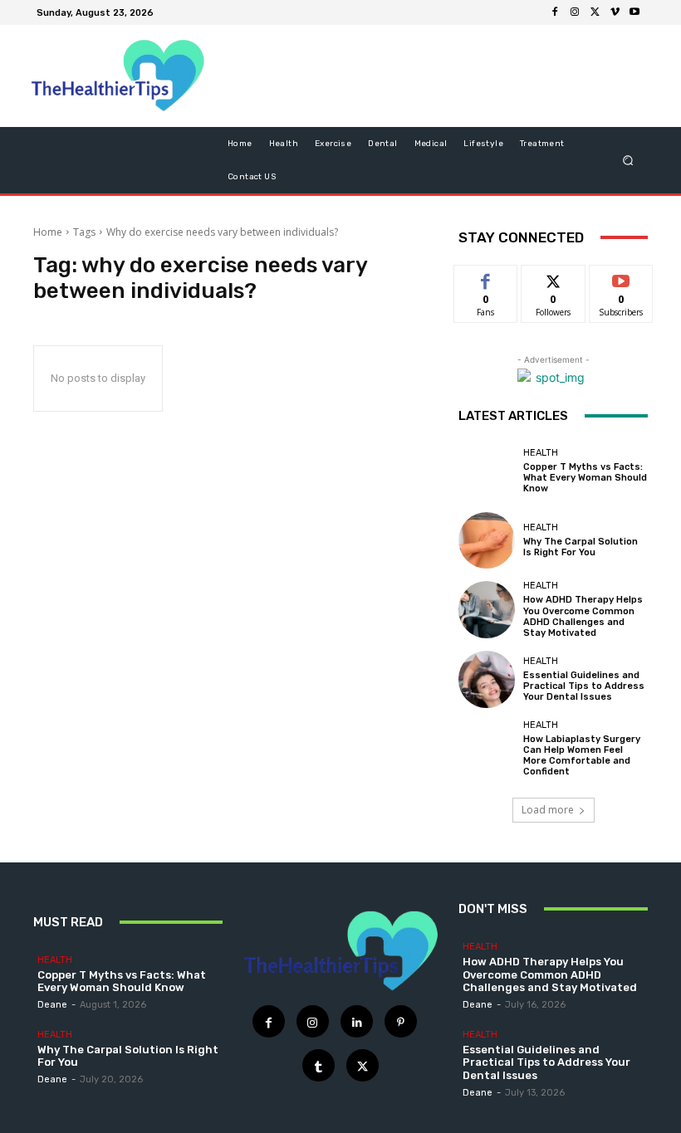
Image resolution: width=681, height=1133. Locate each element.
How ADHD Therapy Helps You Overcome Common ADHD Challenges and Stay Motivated (583, 616)
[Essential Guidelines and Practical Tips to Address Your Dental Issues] (486, 679)
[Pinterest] (401, 1021)
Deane (52, 1004)
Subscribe (621, 277)
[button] (628, 160)
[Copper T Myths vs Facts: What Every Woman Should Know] (486, 471)
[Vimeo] (615, 12)
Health (540, 452)
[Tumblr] (318, 1065)
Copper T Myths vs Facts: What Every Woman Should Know (585, 478)
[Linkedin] (356, 1021)
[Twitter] (595, 12)
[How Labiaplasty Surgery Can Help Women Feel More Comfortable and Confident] (486, 748)
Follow (553, 277)
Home (47, 232)
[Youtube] (634, 12)
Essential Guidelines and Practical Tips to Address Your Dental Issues (583, 686)
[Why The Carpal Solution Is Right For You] (486, 540)
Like (486, 277)
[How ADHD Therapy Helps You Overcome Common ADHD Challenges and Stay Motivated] (486, 609)
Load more (548, 810)
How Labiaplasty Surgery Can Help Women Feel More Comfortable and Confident (581, 756)
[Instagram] (575, 12)
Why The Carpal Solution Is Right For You (580, 547)
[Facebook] (555, 12)
